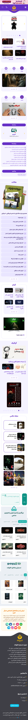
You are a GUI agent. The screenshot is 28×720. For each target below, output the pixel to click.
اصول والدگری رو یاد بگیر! (19, 153)
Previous (24, 23)
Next (3, 23)
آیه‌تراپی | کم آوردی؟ (9, 296)
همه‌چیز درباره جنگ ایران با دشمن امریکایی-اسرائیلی (14, 213)
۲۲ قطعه (3, 555)
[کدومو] (14, 130)
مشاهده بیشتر (13, 89)
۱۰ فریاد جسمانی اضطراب (8, 47)
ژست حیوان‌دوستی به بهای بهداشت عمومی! (15, 161)
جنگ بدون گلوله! (10, 307)
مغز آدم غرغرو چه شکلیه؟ (19, 155)
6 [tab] (9, 35)
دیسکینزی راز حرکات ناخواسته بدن (17, 151)
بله (7, 624)
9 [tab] (6, 410)
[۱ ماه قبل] (14, 109)
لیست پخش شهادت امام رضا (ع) (7, 536)
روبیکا (14, 624)
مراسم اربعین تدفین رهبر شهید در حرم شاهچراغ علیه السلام (11, 447)
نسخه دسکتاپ (14, 705)
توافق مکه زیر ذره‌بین (19, 247)
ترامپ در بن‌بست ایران (18, 251)
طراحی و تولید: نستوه (13, 717)
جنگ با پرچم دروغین (19, 274)
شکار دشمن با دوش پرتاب (18, 221)
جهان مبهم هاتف (9, 589)
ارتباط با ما (23, 698)
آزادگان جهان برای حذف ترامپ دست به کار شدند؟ (13, 267)
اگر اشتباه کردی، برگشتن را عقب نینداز (8, 58)
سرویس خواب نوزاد (21, 174)
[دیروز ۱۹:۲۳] (20, 53)
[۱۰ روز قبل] (14, 80)
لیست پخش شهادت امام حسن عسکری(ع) (21, 536)
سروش (10, 624)
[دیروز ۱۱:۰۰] (9, 478)
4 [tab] (13, 35)
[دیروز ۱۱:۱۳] (14, 23)
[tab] (22, 69)
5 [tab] (11, 35)
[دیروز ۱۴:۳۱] (7, 53)
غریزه (25, 589)
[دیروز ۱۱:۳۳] (20, 436)
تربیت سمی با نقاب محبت (21, 58)
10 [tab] (3, 410)
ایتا (19, 627)
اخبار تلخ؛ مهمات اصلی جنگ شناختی (16, 243)
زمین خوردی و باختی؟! (19, 307)
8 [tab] (8, 410)
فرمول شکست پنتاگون (18, 271)
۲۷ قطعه (17, 555)
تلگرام (8, 627)
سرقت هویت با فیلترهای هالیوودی (17, 165)
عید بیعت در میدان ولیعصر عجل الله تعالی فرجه (11, 436)
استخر (25, 602)
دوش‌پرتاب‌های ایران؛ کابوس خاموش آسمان (14, 233)
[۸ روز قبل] (7, 366)
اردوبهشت (10, 602)
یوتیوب (15, 627)
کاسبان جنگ (20, 255)
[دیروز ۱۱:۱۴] (7, 41)
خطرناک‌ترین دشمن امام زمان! (18, 149)
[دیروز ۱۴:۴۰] (20, 425)
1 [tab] (19, 35)
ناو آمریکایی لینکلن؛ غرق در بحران (16, 229)
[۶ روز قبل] (19, 290)
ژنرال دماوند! (20, 217)
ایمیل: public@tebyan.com (18, 686)
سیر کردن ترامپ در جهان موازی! (17, 159)
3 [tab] (15, 35)
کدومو (14, 134)
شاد (20, 624)
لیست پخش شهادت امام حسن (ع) (21, 552)
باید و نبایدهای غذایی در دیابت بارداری (21, 47)
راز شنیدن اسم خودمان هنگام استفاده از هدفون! (14, 147)
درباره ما (23, 701)
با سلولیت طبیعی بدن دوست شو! (20, 372)
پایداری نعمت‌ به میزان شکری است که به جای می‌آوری (13, 163)
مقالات (14, 182)
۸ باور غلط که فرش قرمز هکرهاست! (8, 372)
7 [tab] (7, 35)
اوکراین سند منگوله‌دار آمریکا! (17, 259)
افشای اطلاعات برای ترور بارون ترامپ (15, 263)
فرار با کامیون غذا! (19, 225)
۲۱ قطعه (17, 539)
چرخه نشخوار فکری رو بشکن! (16, 362)
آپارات (17, 624)
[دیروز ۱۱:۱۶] (20, 41)
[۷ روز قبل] (19, 302)
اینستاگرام (12, 627)
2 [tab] (17, 35)
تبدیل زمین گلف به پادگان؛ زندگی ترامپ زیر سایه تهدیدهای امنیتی (13, 238)
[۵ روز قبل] (9, 290)
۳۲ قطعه (4, 539)
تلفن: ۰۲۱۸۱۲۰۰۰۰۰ (21, 683)
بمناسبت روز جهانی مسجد (12, 425)
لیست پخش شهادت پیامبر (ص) (7, 552)
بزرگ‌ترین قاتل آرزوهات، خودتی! (19, 296)
